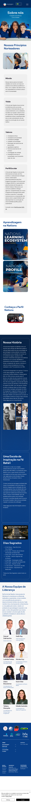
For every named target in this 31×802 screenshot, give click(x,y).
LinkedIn (4, 769)
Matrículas (4, 746)
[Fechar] (29, 793)
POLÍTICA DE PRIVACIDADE (23, 766)
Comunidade (5, 749)
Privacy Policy (8, 796)
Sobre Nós (4, 748)
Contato (4, 751)
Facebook (4, 768)
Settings (8, 800)
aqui (8, 400)
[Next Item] (20, 318)
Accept (22, 800)
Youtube (4, 772)
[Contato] (15, 751)
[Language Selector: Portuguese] (19, 4)
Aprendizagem (5, 744)
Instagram (4, 771)
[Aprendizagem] (15, 744)
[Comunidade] (15, 750)
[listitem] (15, 244)
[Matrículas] (15, 746)
